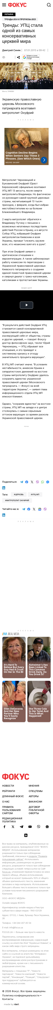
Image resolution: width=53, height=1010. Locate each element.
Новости (8, 785)
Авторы (34, 796)
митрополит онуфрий (17, 500)
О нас (6, 801)
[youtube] (30, 826)
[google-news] (47, 826)
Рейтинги (8, 791)
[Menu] (4, 4)
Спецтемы (36, 791)
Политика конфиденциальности (20, 995)
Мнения (34, 785)
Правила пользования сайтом (11, 810)
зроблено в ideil (11, 1004)
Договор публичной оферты (36, 810)
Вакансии (35, 801)
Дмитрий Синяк (11, 50)
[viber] (38, 826)
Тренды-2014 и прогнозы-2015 (20, 19)
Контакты (7, 999)
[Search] (48, 4)
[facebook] (4, 826)
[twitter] (12, 826)
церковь (19, 494)
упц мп (35, 494)
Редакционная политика (12, 820)
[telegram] (21, 826)
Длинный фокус (13, 796)
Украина (8, 14)
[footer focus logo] (15, 777)
